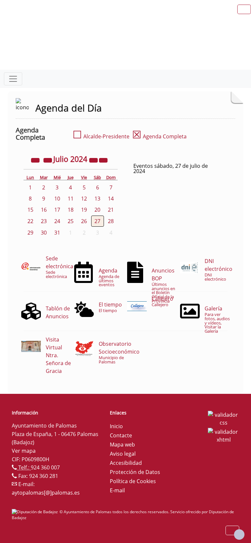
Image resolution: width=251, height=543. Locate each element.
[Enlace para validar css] (223, 418)
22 (30, 221)
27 (97, 221)
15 (30, 209)
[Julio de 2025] (94, 160)
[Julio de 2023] (36, 160)
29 (30, 232)
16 (44, 209)
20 (97, 209)
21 (111, 209)
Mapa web (122, 444)
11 (71, 198)
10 (57, 198)
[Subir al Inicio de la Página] (239, 534)
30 (44, 232)
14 (111, 198)
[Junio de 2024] (48, 160)
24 (57, 221)
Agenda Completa (159, 136)
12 (84, 198)
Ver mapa (24, 450)
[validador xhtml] (223, 435)
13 (97, 198)
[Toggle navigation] (13, 78)
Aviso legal (123, 453)
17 (57, 209)
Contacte (121, 435)
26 (84, 221)
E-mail (117, 490)
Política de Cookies (133, 481)
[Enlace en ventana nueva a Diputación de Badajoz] (35, 512)
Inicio (116, 426)
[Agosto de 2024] (103, 160)
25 (71, 221)
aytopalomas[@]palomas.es (46, 492)
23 (44, 221)
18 (71, 209)
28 (111, 221)
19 (84, 209)
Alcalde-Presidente (101, 136)
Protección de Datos (135, 472)
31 (57, 232)
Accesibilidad (126, 462)
